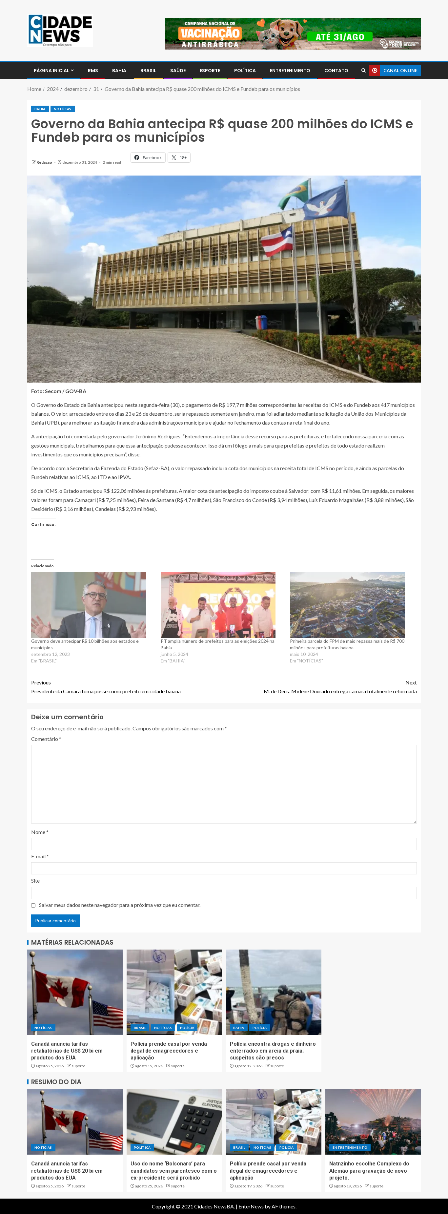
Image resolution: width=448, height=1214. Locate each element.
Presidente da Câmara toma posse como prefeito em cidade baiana (106, 686)
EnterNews (251, 1206)
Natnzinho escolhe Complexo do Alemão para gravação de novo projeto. (369, 1171)
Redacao (44, 162)
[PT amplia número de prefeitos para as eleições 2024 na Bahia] (222, 605)
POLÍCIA (187, 1028)
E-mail (40, 856)
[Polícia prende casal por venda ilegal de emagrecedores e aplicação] (174, 992)
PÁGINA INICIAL (51, 70)
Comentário (46, 739)
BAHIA (119, 70)
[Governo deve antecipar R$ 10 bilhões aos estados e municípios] (92, 605)
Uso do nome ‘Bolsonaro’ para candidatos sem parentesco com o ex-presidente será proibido (174, 1171)
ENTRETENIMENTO (290, 70)
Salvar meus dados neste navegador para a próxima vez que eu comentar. (119, 905)
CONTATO (336, 70)
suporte (78, 1065)
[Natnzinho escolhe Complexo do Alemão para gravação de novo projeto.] (373, 1122)
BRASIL (148, 70)
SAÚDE (178, 70)
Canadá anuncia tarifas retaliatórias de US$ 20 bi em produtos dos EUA (67, 1051)
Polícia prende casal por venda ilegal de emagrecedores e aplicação (169, 1051)
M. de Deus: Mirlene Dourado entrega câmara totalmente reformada (340, 686)
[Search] (363, 70)
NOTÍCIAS (62, 109)
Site (35, 880)
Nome (40, 832)
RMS (93, 70)
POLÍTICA (245, 70)
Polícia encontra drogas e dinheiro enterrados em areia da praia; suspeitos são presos (273, 1051)
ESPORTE (210, 70)
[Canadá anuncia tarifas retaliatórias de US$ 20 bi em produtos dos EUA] (75, 992)
